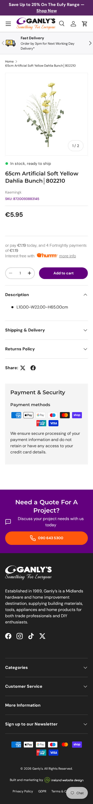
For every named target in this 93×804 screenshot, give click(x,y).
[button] (84, 23)
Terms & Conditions (65, 791)
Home (9, 61)
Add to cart (63, 273)
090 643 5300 (50, 538)
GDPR (42, 791)
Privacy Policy (23, 791)
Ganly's (37, 769)
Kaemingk (13, 192)
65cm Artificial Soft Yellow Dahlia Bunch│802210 (40, 66)
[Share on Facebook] (33, 368)
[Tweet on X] (23, 368)
